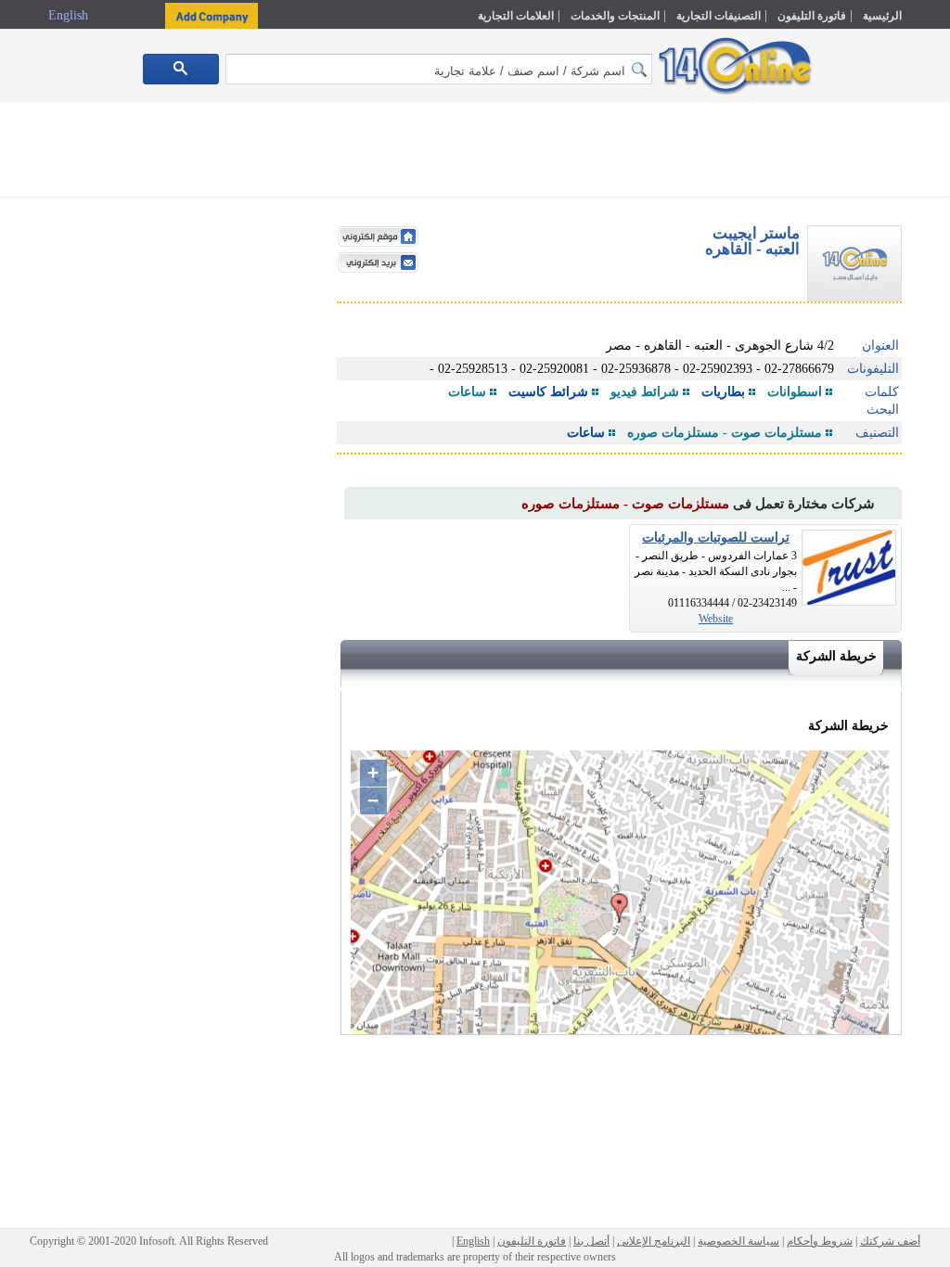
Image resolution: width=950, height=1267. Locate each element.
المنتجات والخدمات (615, 15)
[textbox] (438, 69)
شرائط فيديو (644, 392)
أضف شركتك (890, 1241)
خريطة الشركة (836, 656)
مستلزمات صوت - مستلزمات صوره (724, 433)
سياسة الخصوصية (738, 1241)
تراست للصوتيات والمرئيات (716, 537)
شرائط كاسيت (548, 392)
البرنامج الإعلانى (653, 1241)
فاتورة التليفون (811, 15)
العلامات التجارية (516, 15)
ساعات (467, 392)
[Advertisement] (475, 153)
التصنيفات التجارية (718, 15)
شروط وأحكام (820, 1241)
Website (716, 618)
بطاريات (723, 392)
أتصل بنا (591, 1241)
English (70, 15)
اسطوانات (794, 392)
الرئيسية (882, 15)
